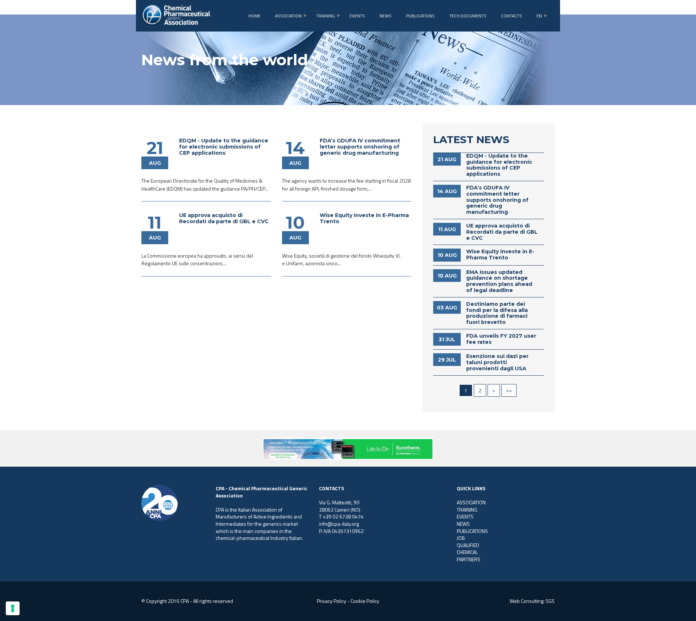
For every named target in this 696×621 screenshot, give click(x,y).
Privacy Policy (331, 601)
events (357, 15)
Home (254, 15)
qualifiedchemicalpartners (468, 552)
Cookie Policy (365, 601)
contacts (511, 15)
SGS (550, 601)
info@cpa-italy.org (339, 524)
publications (420, 15)
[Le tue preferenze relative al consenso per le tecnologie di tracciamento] (13, 608)
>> (509, 390)
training (325, 15)
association (288, 15)
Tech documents (467, 15)
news (386, 15)
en (539, 15)
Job (461, 538)
